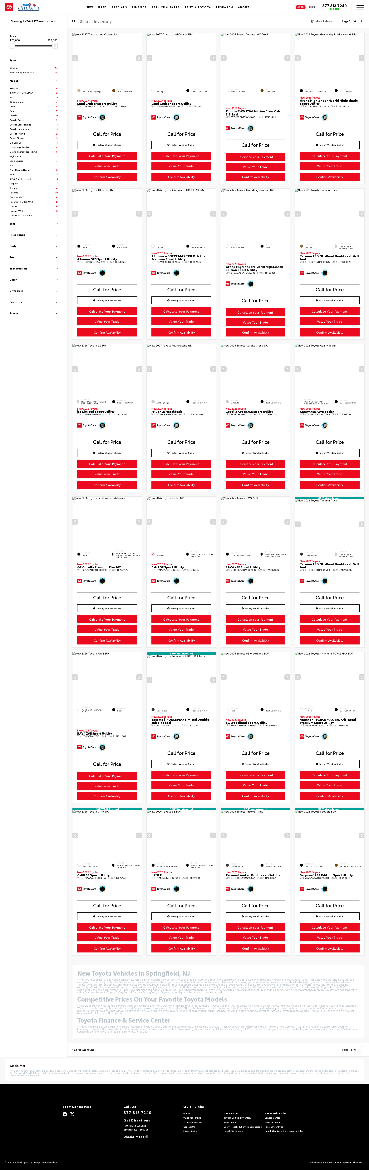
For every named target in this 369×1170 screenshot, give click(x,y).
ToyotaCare (332, 989)
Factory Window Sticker (108, 144)
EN (302, 7)
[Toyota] (9, 7)
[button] (139, 58)
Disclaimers (134, 1136)
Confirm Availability (107, 177)
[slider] (12, 45)
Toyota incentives (281, 1005)
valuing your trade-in (158, 1026)
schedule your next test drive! (204, 992)
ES (313, 7)
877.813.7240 (334, 5)
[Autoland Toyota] (28, 7)
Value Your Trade (107, 166)
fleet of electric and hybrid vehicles (269, 979)
